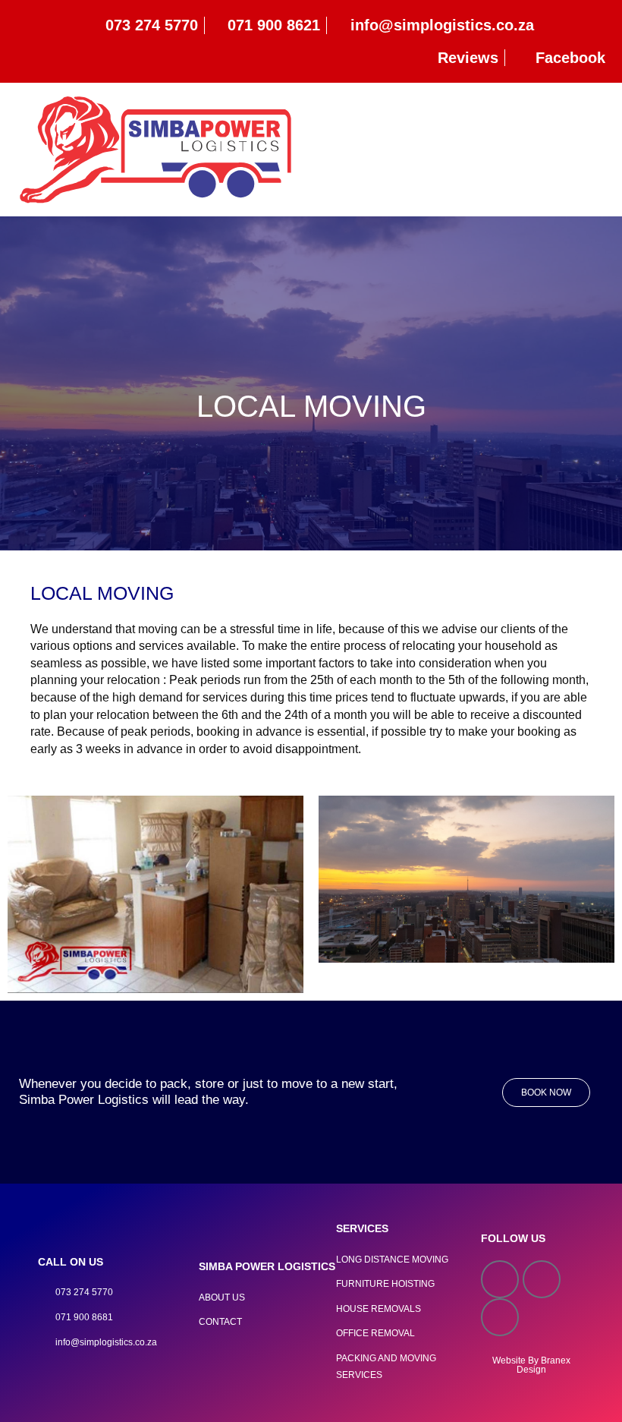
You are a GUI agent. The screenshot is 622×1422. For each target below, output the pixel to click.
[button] (603, 149)
